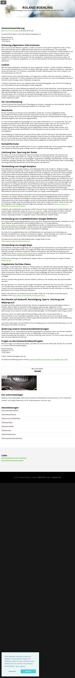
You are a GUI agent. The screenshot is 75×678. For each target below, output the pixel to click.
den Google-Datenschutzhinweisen (26, 253)
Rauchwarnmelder (7, 426)
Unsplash (54, 477)
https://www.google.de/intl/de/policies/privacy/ (29, 295)
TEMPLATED (41, 477)
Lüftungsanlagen (7, 422)
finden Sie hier (6, 260)
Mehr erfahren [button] (20, 666)
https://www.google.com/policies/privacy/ (15, 241)
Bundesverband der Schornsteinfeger (13, 458)
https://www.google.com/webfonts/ (14, 225)
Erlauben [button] (28, 671)
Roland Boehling (37, 7)
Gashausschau (6, 430)
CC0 (59, 477)
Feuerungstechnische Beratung (11, 438)
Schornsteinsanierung (8, 414)
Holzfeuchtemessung (8, 434)
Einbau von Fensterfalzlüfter (10, 418)
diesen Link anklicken (35, 211)
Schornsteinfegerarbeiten (9, 410)
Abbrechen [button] (12, 671)
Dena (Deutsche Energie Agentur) (12, 460)
